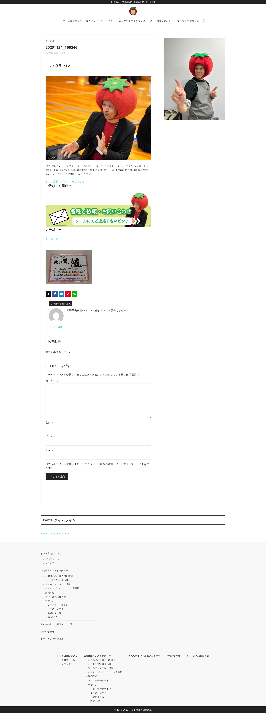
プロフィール (52, 559)
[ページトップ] (259, 706)
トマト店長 (56, 326)
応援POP (52, 617)
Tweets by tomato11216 (55, 533)
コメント (52, 381)
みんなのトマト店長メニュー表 (57, 624)
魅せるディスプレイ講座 (58, 584)
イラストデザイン (57, 608)
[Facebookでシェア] (55, 294)
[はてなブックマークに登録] (61, 294)
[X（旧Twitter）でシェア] (48, 294)
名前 (49, 422)
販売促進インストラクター (54, 570)
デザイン (49, 600)
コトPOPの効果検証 (58, 580)
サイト (49, 450)
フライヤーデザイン (58, 604)
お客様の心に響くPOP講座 (59, 576)
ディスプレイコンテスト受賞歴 (63, 588)
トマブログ (52, 238)
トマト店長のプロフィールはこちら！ (68, 181)
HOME (52, 41)
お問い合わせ (47, 631)
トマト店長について (51, 553)
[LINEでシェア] (74, 294)
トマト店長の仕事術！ (56, 596)
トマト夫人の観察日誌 (52, 638)
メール (51, 436)
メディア (49, 563)
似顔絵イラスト (56, 612)
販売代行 (49, 592)
